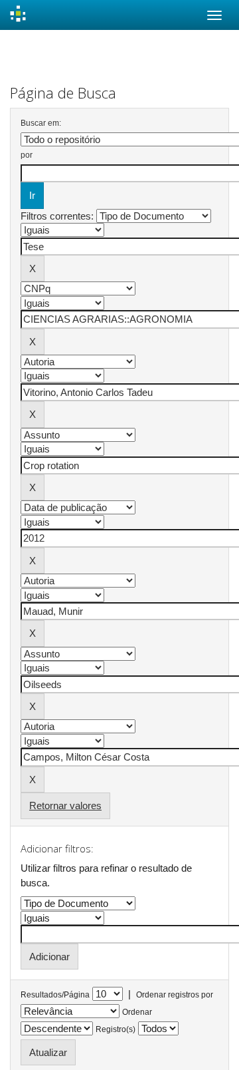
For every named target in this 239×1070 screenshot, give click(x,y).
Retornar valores (65, 805)
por (27, 155)
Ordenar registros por (174, 994)
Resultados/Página (55, 994)
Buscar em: (41, 123)
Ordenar (137, 1012)
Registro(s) (115, 1029)
